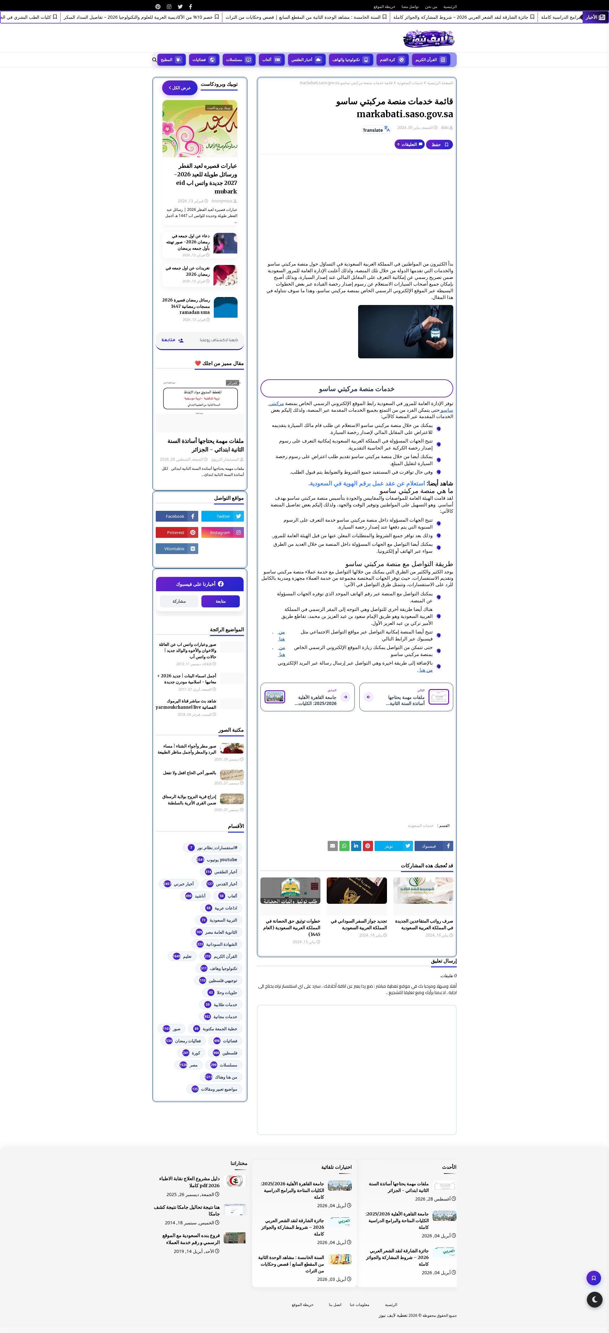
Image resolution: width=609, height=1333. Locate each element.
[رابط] (190, 6)
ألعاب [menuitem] (266, 59)
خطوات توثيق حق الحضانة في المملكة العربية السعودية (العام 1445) (291, 927)
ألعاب (228, 896)
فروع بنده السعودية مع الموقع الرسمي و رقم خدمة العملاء (191, 1239)
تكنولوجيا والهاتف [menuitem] (346, 59)
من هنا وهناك (221, 1077)
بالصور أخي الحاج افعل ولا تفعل (189, 772)
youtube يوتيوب (217, 860)
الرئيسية (450, 6)
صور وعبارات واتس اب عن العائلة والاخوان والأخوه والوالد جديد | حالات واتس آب (187, 651)
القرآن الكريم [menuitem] (426, 59)
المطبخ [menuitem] (166, 59)
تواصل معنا (410, 6)
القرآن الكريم (221, 956)
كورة (191, 1053)
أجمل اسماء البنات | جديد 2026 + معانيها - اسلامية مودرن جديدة (186, 679)
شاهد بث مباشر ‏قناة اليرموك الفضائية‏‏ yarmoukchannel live (186, 704)
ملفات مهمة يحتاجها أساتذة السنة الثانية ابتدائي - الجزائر (205, 445)
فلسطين (225, 1053)
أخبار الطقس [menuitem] (301, 59)
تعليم (182, 956)
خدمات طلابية (221, 1004)
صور (171, 1029)
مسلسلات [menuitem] (234, 59)
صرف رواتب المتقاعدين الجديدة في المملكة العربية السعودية (424, 924)
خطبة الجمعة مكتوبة (216, 1029)
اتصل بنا (335, 1304)
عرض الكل (181, 88)
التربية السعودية (219, 920)
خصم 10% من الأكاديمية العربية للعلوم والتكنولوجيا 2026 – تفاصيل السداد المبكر (159, 17)
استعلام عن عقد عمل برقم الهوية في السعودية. (366, 483)
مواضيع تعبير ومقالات (214, 1089)
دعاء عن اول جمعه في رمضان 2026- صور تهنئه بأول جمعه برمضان (188, 242)
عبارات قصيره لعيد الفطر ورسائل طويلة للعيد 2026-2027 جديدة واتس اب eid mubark (205, 178)
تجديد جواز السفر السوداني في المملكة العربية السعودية (359, 924)
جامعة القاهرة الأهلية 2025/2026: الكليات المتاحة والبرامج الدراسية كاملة (397, 1220)
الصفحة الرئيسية (440, 82)
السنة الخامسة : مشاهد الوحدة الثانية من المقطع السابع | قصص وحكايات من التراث (324, 17)
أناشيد (196, 896)
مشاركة (179, 601)
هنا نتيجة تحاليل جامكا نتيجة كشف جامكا (187, 1210)
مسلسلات (224, 1065)
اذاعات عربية (222, 908)
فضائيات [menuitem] (199, 59)
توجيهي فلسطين (218, 980)
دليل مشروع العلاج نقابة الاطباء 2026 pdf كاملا (189, 1182)
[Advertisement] (356, 205)
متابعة (221, 601)
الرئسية (391, 1304)
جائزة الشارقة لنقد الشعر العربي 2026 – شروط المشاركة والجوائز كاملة (481, 17)
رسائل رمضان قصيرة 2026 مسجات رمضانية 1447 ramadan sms (186, 306)
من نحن (431, 6)
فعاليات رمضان (183, 1041)
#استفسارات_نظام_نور (213, 847)
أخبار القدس (222, 884)
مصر (189, 1065)
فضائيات (225, 1041)
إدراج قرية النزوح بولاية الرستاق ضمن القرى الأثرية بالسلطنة (189, 800)
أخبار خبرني (179, 884)
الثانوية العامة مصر (216, 932)
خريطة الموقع (384, 6)
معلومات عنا (359, 1304)
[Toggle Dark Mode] (595, 1300)
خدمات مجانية (221, 1016)
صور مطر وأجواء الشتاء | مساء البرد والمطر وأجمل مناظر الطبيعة (187, 749)
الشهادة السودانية (217, 944)
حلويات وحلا (223, 992)
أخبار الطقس (221, 872)
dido (445, 127)
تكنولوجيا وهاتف (219, 968)
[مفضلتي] (593, 1278)
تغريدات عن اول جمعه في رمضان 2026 (188, 271)
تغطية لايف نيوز (393, 1315)
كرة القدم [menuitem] (387, 59)
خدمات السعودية (410, 82)
